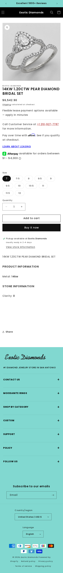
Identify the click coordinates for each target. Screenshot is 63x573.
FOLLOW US (31, 461)
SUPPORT (31, 434)
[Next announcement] (57, 3)
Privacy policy (45, 561)
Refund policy (28, 561)
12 (21, 193)
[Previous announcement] (6, 3)
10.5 (33, 186)
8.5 (41, 179)
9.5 (9, 186)
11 (44, 186)
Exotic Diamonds (29, 557)
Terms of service (23, 566)
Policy (31, 447)
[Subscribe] (52, 495)
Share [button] (9, 331)
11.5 (9, 193)
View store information (20, 247)
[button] (51, 12)
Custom (31, 420)
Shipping (6, 104)
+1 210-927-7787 (48, 124)
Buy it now (31, 227)
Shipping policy (43, 566)
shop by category (31, 406)
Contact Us (31, 379)
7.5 (19, 179)
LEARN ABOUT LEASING (16, 146)
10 (21, 186)
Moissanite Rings (31, 393)
